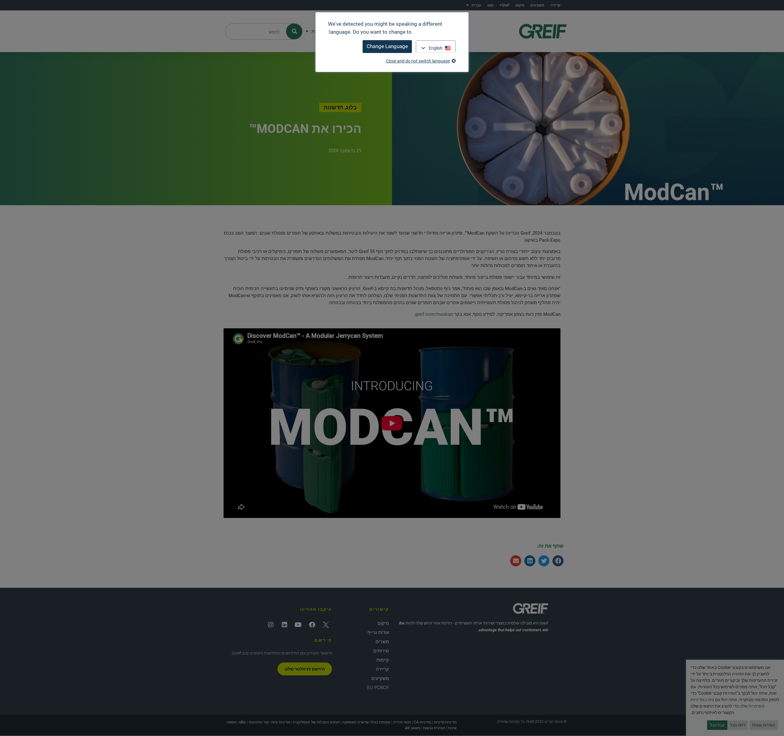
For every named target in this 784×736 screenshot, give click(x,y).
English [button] (436, 48)
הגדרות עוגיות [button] (763, 725)
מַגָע (490, 5)
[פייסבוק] (312, 625)
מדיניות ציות (280, 722)
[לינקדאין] (284, 625)
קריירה (555, 5)
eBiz (242, 722)
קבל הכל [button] (717, 725)
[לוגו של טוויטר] (326, 625)
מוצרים (382, 641)
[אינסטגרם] (271, 625)
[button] (558, 560)
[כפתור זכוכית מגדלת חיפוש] (294, 31)
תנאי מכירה (402, 722)
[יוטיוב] (298, 625)
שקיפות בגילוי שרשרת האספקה (366, 722)
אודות (316, 31)
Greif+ (504, 5)
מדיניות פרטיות (445, 722)
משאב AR (412, 728)
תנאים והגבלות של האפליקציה (316, 722)
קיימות (382, 660)
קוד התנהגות (259, 722)
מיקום (519, 5)
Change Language (387, 46)
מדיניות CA (422, 722)
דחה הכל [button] (737, 725)
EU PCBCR (378, 687)
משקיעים (537, 5)
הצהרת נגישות (434, 728)
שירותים (381, 651)
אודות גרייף (378, 632)
